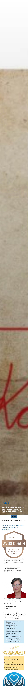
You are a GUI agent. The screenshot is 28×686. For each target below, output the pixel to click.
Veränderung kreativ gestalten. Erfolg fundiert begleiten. (13, 509)
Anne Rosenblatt (8, 656)
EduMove (8, 621)
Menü (14, 516)
